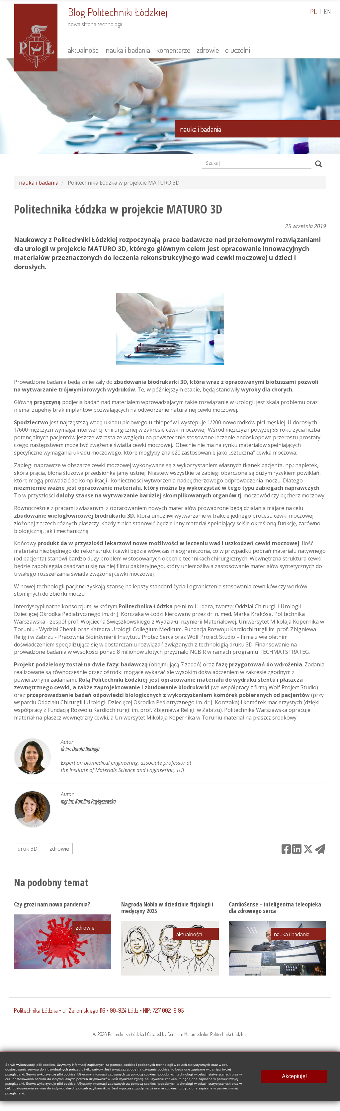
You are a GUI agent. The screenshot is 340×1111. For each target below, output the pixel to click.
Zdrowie (85, 927)
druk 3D (28, 848)
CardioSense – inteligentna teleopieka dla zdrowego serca (275, 907)
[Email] (320, 849)
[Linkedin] (296, 849)
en (327, 11)
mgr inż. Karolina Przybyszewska (88, 801)
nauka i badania (128, 49)
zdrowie (208, 49)
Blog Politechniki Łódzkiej (117, 12)
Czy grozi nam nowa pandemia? (52, 904)
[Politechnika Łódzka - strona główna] (36, 36)
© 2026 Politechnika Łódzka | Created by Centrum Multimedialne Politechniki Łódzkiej (170, 1034)
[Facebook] (286, 849)
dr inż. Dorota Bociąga (80, 749)
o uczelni (237, 49)
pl (313, 11)
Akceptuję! (294, 1076)
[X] (308, 849)
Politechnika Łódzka (36, 1010)
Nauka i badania (200, 128)
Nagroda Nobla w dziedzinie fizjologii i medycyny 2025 (167, 907)
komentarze (173, 49)
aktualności (84, 49)
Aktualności (189, 934)
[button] (170, 106)
